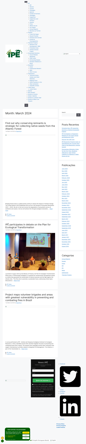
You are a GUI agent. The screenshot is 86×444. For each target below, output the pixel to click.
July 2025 (64, 182)
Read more (17, 280)
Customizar (26, 432)
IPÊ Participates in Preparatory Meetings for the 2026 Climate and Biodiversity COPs (70, 135)
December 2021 (66, 214)
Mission (32, 7)
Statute (30, 90)
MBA (31, 70)
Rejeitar (26, 435)
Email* (33, 373)
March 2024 (65, 200)
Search (64, 112)
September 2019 (66, 228)
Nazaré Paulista (34, 36)
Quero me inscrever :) (43, 380)
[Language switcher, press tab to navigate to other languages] (72, 54)
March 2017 (65, 235)
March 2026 (65, 175)
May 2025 (64, 187)
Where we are (33, 25)
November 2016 (66, 241)
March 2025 (65, 191)
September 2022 (66, 210)
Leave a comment (11, 215)
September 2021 (66, 216)
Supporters (33, 17)
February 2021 (66, 221)
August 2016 (65, 246)
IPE (7, 352)
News (10, 214)
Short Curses (33, 72)
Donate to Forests (33, 94)
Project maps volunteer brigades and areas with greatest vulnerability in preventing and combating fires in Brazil (29, 297)
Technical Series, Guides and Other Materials (34, 77)
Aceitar (26, 438)
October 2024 (65, 196)
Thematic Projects (33, 43)
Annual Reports (34, 29)
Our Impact (33, 27)
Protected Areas (34, 48)
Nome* (34, 368)
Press (31, 24)
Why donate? (31, 92)
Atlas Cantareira (34, 84)
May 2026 (64, 171)
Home (63, 263)
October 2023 (65, 205)
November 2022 (66, 207)
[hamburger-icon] (26, 2)
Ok (78, 115)
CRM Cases (33, 58)
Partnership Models (35, 60)
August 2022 (65, 212)
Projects (30, 32)
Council (32, 8)
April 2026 (64, 173)
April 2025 (64, 189)
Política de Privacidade (38, 391)
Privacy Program (61, 425)
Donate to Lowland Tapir (34, 97)
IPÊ (29, 3)
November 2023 (66, 203)
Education (30, 65)
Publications (31, 73)
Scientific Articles (34, 85)
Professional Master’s (35, 68)
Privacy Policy (60, 424)
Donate (64, 261)
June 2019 (64, 230)
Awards (32, 22)
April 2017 (64, 232)
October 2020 (65, 223)
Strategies (32, 10)
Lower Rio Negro (34, 34)
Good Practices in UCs (36, 82)
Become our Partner (35, 31)
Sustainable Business (34, 53)
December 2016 (66, 239)
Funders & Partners (35, 13)
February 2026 (66, 178)
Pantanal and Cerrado (36, 37)
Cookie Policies (60, 427)
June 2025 (65, 184)
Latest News (31, 87)
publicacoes (65, 272)
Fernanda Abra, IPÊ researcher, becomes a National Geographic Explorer (70, 129)
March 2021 (65, 219)
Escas (31, 67)
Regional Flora (33, 80)
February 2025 (66, 194)
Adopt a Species (32, 96)
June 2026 (65, 168)
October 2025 (65, 180)
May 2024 (64, 198)
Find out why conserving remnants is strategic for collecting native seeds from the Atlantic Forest (30, 126)
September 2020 (66, 226)
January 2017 (65, 237)
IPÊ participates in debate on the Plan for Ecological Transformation (28, 226)
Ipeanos (32, 12)
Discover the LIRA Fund (68, 139)
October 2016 (65, 244)
